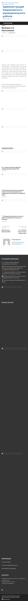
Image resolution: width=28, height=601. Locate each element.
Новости (4, 25)
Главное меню (7, 23)
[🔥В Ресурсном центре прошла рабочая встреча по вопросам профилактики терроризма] (14, 174)
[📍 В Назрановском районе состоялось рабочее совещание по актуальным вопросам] (14, 200)
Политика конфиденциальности (10, 565)
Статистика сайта (6, 562)
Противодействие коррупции (9, 568)
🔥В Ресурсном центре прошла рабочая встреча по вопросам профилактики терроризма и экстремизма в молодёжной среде (13, 192)
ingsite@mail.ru (12, 32)
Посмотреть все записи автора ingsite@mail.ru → (18, 243)
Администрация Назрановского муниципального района (14, 11)
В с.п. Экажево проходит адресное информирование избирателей (11, 168)
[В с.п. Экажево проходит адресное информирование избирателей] (14, 151)
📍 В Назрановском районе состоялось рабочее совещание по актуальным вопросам (12, 218)
